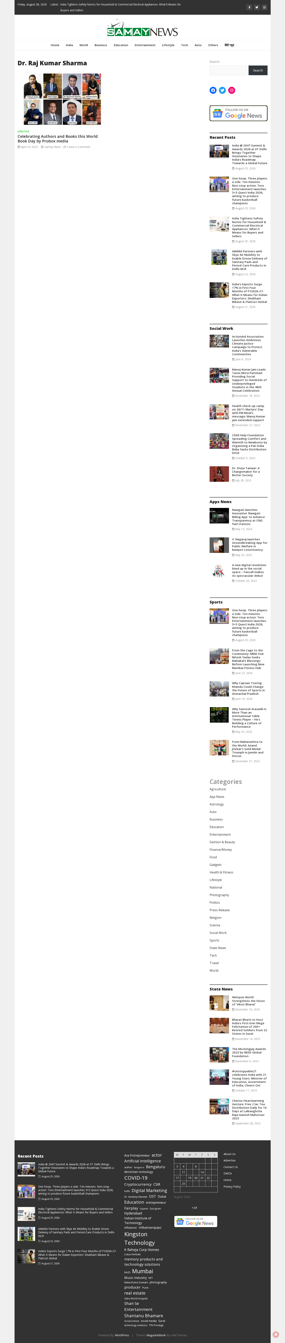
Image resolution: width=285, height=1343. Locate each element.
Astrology (217, 804)
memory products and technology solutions (143, 1262)
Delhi (127, 1191)
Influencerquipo (150, 1227)
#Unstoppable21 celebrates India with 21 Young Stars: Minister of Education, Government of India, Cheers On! (249, 1078)
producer (132, 1287)
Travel (214, 963)
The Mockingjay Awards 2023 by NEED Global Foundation (249, 1052)
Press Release (220, 910)
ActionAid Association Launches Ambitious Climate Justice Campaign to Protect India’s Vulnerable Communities (248, 345)
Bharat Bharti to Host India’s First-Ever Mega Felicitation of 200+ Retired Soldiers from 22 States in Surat (249, 1027)
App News (217, 797)
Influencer (130, 1227)
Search (214, 61)
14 (202, 1172)
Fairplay (131, 1208)
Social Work (218, 933)
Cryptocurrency (138, 1184)
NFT (151, 1278)
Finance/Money (221, 849)
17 (177, 1178)
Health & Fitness (221, 872)
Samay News (52, 147)
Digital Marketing (149, 1190)
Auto (198, 45)
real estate (134, 1293)
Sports (214, 940)
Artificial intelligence (142, 1161)
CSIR (156, 1184)
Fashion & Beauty (222, 842)
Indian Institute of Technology (137, 1220)
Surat (161, 1321)
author (128, 1167)
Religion (215, 917)
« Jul (194, 1207)
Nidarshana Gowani (136, 1282)
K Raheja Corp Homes (141, 1249)
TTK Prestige (156, 1325)
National (216, 887)
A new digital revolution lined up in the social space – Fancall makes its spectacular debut (249, 570)
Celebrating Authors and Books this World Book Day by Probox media (58, 139)
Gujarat (144, 1208)
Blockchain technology (138, 1172)
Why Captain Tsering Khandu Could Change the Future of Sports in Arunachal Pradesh (248, 688)
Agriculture (218, 789)
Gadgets (216, 865)
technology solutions (135, 1325)
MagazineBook (156, 1335)
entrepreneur (156, 1202)
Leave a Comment (78, 147)
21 (202, 1178)
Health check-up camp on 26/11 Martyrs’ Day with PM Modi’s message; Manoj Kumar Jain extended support (248, 413)
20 (195, 1178)
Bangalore (139, 1167)
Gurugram (155, 1208)
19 (189, 1178)
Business (101, 45)
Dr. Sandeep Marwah (135, 1196)
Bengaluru (155, 1166)
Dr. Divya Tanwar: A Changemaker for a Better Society (246, 471)
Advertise (230, 1160)
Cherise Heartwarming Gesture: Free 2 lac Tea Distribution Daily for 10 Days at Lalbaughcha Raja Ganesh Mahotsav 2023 (249, 1109)
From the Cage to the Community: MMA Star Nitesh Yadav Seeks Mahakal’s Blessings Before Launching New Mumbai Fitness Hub (248, 659)
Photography (219, 895)
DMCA (228, 1173)
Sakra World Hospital (136, 1298)
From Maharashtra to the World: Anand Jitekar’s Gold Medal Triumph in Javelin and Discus (247, 749)
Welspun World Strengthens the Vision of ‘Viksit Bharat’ (248, 1000)
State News (218, 948)
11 (183, 1172)
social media (149, 1321)
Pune (145, 1287)
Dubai (162, 1196)
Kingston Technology (139, 1238)
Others (213, 45)
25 (183, 1183)
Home (55, 45)
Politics (215, 902)
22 (208, 1178)
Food (213, 857)
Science (215, 925)
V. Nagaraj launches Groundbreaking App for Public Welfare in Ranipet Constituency (249, 544)
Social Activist (131, 1321)
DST (152, 1196)
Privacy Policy (232, 1186)
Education (121, 45)
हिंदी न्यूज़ (229, 45)
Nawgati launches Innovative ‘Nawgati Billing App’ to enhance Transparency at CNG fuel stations (248, 517)
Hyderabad (133, 1213)
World (83, 45)
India (69, 45)
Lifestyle (168, 45)
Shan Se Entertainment (138, 1306)
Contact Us (231, 1167)
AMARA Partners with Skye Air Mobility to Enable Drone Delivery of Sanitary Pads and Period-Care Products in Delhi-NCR (249, 260)
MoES (127, 1272)
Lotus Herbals (132, 1254)
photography (158, 1282)
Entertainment (145, 45)
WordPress (122, 1335)
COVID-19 (136, 1177)
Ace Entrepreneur (137, 1155)
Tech (184, 45)
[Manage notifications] (276, 1334)
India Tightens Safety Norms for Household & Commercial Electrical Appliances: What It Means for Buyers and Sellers (249, 227)
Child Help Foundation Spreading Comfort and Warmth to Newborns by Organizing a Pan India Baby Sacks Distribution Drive (249, 444)
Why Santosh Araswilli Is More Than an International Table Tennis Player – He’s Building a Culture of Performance (249, 717)
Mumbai (142, 1271)
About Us (230, 1154)
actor (157, 1155)
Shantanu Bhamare (143, 1315)
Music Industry (135, 1277)
